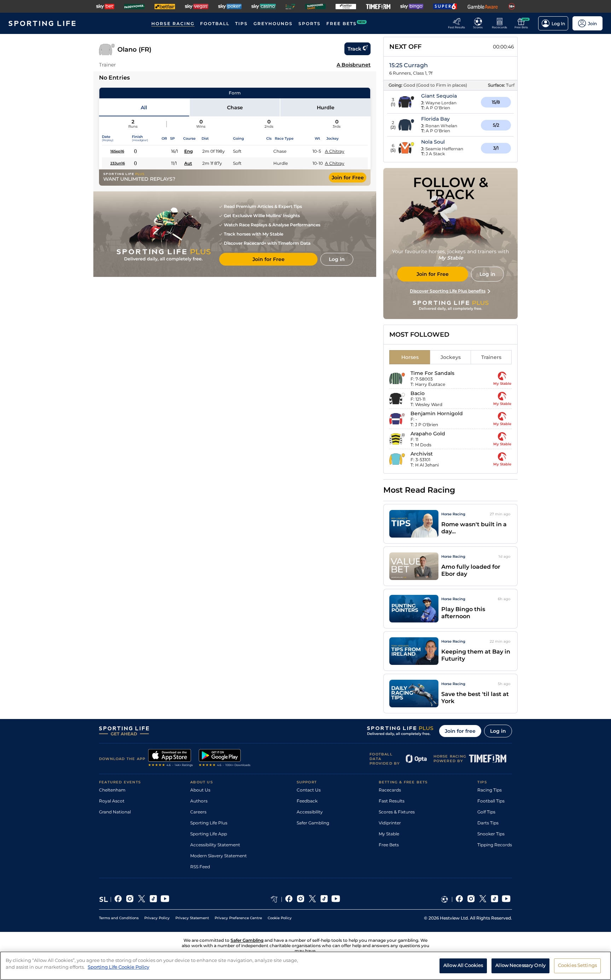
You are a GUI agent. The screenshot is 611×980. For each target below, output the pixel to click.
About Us (200, 790)
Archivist (422, 454)
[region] (305, 965)
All (144, 107)
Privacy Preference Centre (238, 918)
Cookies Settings (577, 965)
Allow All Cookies (463, 965)
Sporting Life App (208, 833)
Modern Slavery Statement (218, 855)
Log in (498, 731)
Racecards (390, 790)
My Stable (389, 833)
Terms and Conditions (119, 918)
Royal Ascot (111, 801)
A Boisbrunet (354, 65)
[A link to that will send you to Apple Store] (170, 758)
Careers (198, 811)
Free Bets (389, 844)
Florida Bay (435, 119)
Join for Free (348, 177)
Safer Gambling (313, 822)
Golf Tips (486, 811)
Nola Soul (433, 142)
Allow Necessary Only (520, 965)
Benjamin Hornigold (437, 413)
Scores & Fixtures (397, 811)
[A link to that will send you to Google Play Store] (225, 758)
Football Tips (491, 801)
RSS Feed (200, 866)
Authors (199, 801)
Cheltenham (112, 790)
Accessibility (310, 811)
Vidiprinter (390, 822)
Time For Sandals (432, 373)
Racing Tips (489, 790)
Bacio (418, 393)
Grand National (115, 811)
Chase (235, 107)
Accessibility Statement (215, 844)
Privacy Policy (157, 918)
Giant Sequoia (439, 96)
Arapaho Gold (428, 433)
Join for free (460, 731)
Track (354, 49)
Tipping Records (494, 844)
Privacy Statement (192, 918)
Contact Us (309, 790)
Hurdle (325, 107)
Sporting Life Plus (208, 822)
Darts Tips (488, 822)
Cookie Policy (280, 918)
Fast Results (392, 801)
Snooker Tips (491, 833)
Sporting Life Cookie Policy (118, 967)
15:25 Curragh (408, 65)
